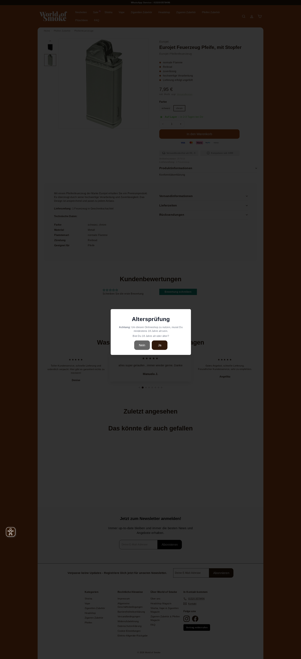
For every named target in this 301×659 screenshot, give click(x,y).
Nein (142, 345)
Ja (159, 345)
